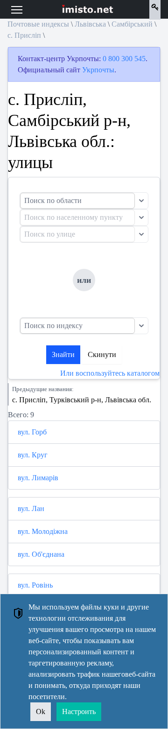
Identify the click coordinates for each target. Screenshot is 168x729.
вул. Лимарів (38, 478)
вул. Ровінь (35, 585)
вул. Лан (31, 508)
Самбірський (132, 24)
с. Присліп (24, 35)
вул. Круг (33, 455)
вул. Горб (32, 432)
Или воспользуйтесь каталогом (110, 373)
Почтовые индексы (38, 24)
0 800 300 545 (124, 59)
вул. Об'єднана (41, 554)
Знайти (63, 354)
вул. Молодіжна (43, 531)
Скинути (102, 354)
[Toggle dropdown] (141, 200)
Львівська (90, 24)
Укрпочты (98, 70)
